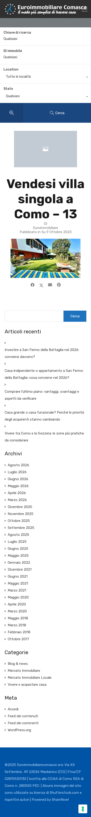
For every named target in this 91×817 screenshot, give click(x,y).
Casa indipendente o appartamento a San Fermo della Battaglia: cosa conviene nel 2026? (44, 374)
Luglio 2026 (17, 472)
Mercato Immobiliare (24, 671)
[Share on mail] (50, 285)
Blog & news (18, 664)
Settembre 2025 (21, 528)
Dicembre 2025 (20, 507)
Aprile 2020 (17, 604)
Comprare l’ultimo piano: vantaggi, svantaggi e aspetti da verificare (42, 395)
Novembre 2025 (20, 514)
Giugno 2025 (18, 549)
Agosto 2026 (18, 465)
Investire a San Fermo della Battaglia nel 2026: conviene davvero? (42, 353)
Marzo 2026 (17, 500)
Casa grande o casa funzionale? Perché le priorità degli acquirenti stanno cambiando (44, 415)
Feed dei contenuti (23, 716)
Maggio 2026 (18, 486)
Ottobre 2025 (19, 521)
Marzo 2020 (17, 611)
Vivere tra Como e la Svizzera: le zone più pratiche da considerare (44, 436)
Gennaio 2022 (19, 562)
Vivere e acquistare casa (27, 684)
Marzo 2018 (17, 625)
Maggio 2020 (18, 597)
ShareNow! (60, 800)
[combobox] (45, 77)
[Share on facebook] (33, 285)
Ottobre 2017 (18, 639)
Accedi (13, 709)
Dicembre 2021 (20, 569)
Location (11, 69)
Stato (8, 89)
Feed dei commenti (23, 723)
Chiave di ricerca (17, 33)
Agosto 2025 (18, 535)
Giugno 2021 (18, 576)
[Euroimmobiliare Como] (45, 12)
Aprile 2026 (17, 493)
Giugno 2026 (18, 479)
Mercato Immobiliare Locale (30, 677)
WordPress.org (19, 730)
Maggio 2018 (18, 618)
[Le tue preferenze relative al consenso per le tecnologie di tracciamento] (82, 808)
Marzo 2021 (17, 590)
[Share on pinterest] (59, 285)
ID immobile (13, 51)
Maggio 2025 (18, 555)
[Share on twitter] (41, 285)
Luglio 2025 (17, 542)
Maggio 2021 (18, 583)
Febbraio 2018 (19, 632)
